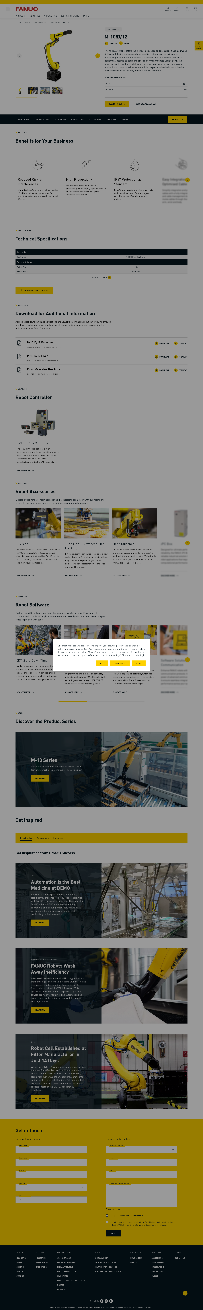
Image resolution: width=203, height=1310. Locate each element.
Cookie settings (120, 663)
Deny (102, 663)
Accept (139, 663)
